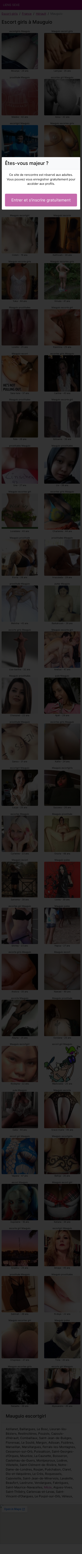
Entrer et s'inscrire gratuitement (41, 200)
